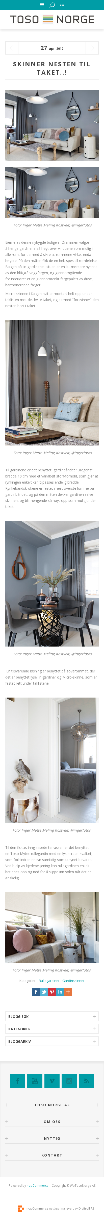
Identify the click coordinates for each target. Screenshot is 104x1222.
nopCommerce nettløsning (46, 1208)
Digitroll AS (86, 1208)
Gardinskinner (73, 980)
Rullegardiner (49, 980)
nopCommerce (37, 1185)
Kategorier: (27, 980)
